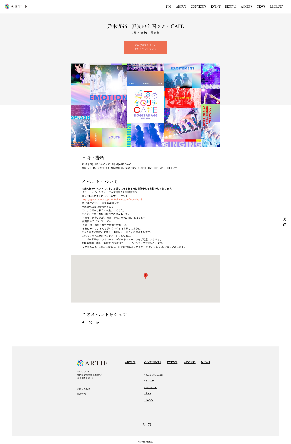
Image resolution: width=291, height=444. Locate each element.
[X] (285, 219)
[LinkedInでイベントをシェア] (98, 322)
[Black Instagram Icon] (285, 225)
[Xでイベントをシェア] (90, 322)
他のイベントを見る (145, 49)
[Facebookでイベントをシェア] (83, 322)
